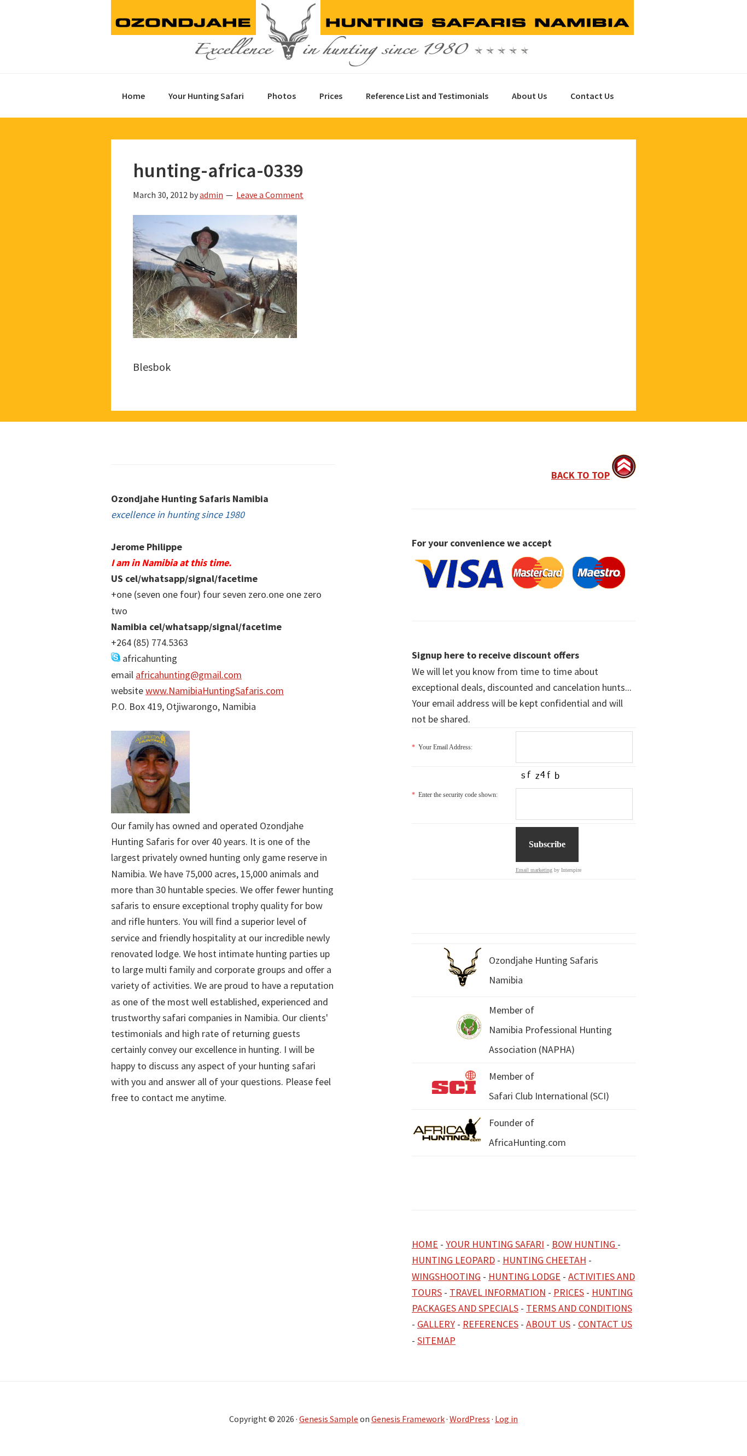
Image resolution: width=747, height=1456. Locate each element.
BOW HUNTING (584, 1244)
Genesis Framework (408, 1418)
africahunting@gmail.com (189, 674)
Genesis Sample (328, 1418)
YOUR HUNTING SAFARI (495, 1244)
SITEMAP (436, 1340)
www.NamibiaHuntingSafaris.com (214, 690)
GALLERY (436, 1324)
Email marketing (534, 870)
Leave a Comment (270, 194)
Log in (506, 1418)
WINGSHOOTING (446, 1276)
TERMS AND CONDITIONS (579, 1308)
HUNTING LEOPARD (453, 1260)
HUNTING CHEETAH (544, 1260)
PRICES (568, 1292)
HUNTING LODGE (524, 1276)
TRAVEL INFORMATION (498, 1292)
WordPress (470, 1418)
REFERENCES (490, 1324)
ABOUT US (548, 1324)
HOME (425, 1244)
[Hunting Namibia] (372, 64)
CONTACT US (605, 1324)
